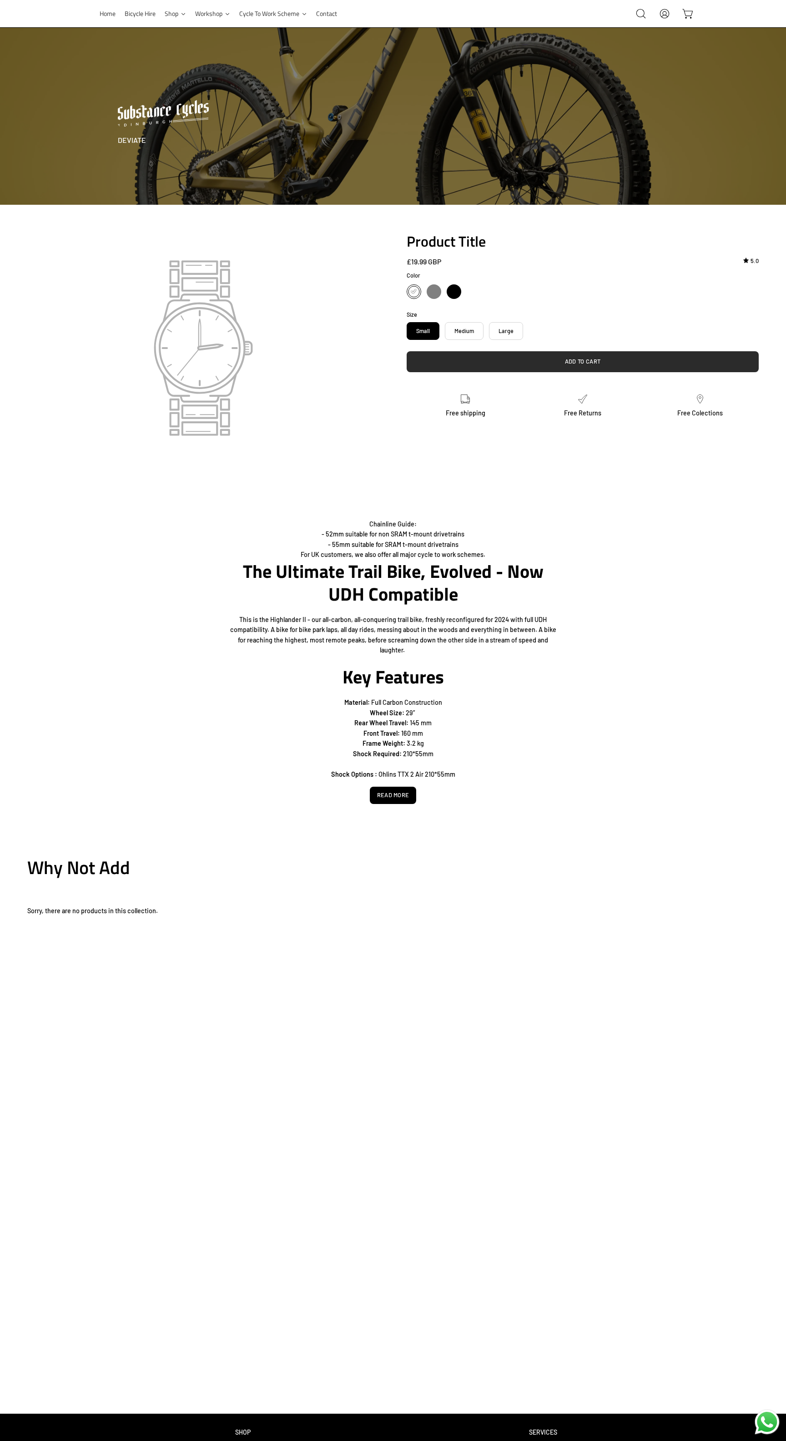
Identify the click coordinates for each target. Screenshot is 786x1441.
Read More (393, 795)
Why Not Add (78, 868)
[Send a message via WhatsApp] (767, 1422)
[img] (751, 260)
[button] (640, 13)
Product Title (446, 241)
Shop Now (744, 865)
